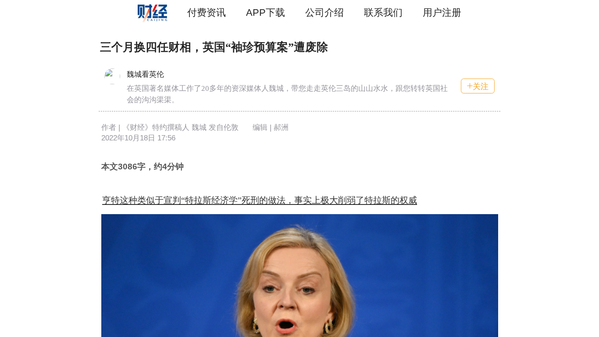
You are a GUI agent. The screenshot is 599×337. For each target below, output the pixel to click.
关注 (480, 86)
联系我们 (383, 12)
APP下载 (265, 12)
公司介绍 (324, 12)
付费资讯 (206, 12)
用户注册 (442, 12)
